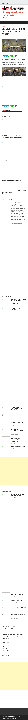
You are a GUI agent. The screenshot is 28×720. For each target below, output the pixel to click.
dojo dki (8, 110)
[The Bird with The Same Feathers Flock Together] (6, 593)
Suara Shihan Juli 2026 (7, 628)
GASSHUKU (5, 646)
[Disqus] (14, 245)
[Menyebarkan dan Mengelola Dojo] (6, 614)
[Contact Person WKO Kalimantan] (14, 150)
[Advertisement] (14, 471)
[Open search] (25, 22)
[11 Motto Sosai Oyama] (6, 600)
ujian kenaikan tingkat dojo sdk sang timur (12, 111)
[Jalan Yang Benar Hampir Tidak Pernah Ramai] (6, 607)
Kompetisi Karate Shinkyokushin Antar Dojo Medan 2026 (17, 409)
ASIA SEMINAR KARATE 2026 (18, 415)
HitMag (14, 718)
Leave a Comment (16, 36)
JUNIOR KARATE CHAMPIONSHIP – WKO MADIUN (17, 431)
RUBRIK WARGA (6, 653)
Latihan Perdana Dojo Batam (18, 446)
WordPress (9, 718)
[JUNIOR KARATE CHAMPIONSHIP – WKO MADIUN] (6, 429)
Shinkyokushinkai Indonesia (13, 14)
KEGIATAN (3, 26)
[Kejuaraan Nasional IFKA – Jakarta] (6, 422)
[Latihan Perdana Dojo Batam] (6, 446)
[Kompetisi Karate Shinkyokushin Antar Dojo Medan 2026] (14, 171)
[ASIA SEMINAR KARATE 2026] (6, 415)
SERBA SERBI (5, 655)
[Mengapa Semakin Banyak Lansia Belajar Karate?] (6, 494)
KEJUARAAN (5, 650)
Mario (10, 36)
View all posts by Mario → (17, 223)
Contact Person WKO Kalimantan (10, 159)
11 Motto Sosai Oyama (16, 600)
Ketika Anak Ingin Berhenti (8, 630)
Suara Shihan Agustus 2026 (8, 626)
